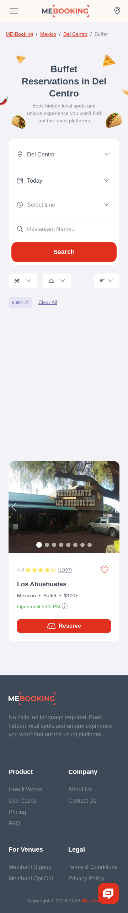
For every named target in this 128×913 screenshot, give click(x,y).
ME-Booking (19, 34)
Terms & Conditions (93, 867)
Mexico (48, 34)
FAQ (14, 823)
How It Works (25, 789)
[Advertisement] (64, 389)
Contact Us (82, 801)
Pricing (17, 812)
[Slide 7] (82, 545)
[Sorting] (106, 281)
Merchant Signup (30, 867)
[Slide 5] (68, 545)
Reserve (70, 626)
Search (64, 251)
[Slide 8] (89, 545)
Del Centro (75, 34)
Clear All (47, 302)
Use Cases (23, 801)
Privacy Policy (86, 878)
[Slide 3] (54, 545)
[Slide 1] (39, 545)
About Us (80, 789)
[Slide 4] (61, 545)
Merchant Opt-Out (31, 878)
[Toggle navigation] (13, 11)
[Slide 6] (75, 545)
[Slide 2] (47, 545)
